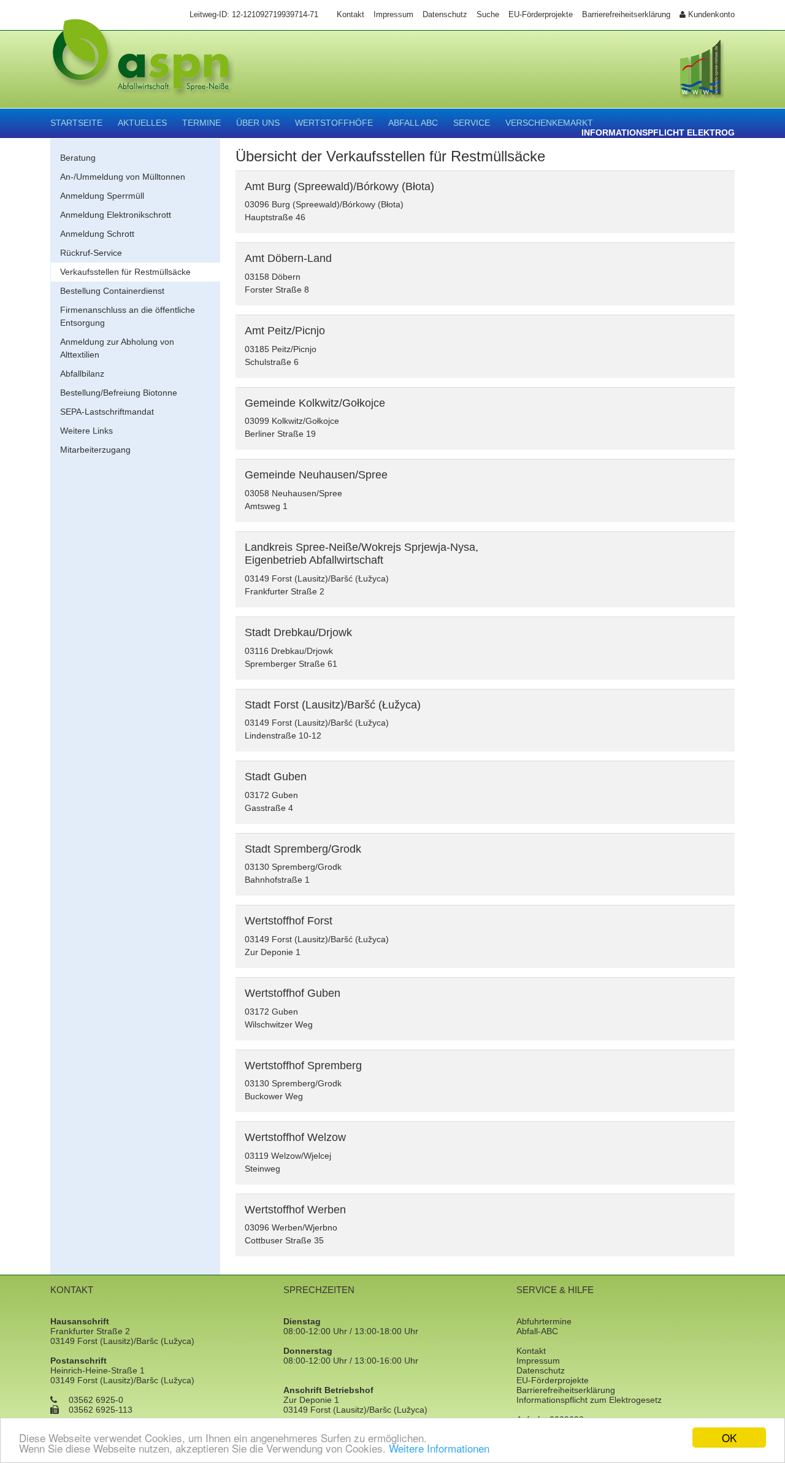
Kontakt (531, 1351)
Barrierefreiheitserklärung (565, 1390)
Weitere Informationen (439, 1448)
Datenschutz (540, 1370)
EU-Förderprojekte (552, 1380)
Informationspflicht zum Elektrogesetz (589, 1400)
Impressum (538, 1360)
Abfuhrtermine (544, 1321)
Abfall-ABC (537, 1331)
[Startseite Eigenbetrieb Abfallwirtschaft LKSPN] (142, 69)
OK (729, 1437)
